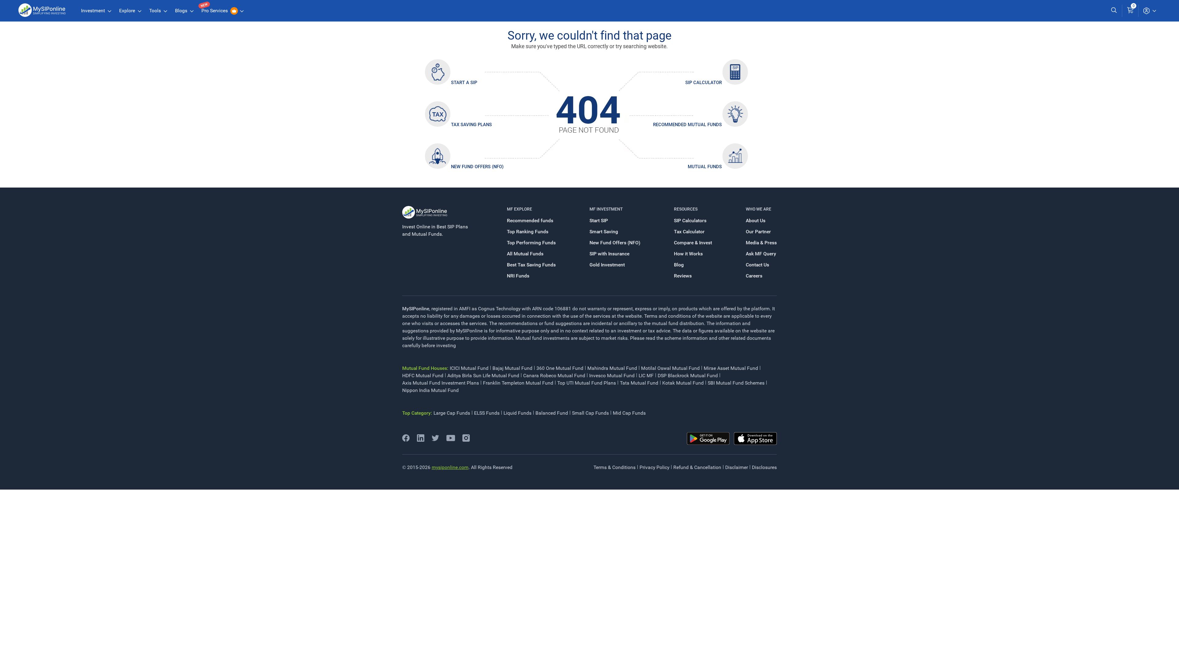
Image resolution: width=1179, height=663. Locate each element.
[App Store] (755, 438)
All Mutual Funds (525, 254)
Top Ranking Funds (527, 232)
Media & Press (761, 243)
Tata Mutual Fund (639, 383)
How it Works (688, 254)
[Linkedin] (420, 440)
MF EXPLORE (519, 209)
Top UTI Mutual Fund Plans (586, 383)
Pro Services (215, 11)
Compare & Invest (693, 243)
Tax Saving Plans (471, 124)
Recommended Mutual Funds (687, 124)
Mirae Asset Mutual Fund (731, 368)
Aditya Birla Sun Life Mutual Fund (483, 375)
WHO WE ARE (758, 209)
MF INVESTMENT (606, 209)
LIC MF (646, 375)
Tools (155, 11)
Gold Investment (607, 265)
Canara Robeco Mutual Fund (554, 375)
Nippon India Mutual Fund (430, 390)
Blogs (182, 11)
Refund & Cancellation (697, 467)
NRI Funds (518, 276)
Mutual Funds (705, 166)
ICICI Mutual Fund (469, 368)
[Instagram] (466, 440)
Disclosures (764, 467)
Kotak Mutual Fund (683, 383)
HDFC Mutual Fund (422, 375)
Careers (754, 276)
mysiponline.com (450, 467)
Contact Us (757, 265)
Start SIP (599, 220)
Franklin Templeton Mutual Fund (518, 383)
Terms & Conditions (614, 467)
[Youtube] (450, 439)
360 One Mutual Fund (559, 368)
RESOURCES (686, 209)
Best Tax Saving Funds (531, 265)
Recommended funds (530, 220)
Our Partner (758, 232)
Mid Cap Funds (629, 413)
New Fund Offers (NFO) (477, 166)
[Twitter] (435, 440)
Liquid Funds (517, 413)
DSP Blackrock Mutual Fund (688, 375)
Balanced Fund (551, 413)
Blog (679, 265)
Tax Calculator (689, 232)
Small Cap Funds (590, 413)
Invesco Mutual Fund (612, 375)
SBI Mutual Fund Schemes (736, 383)
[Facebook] (406, 440)
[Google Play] (708, 438)
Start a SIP (464, 82)
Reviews (683, 276)
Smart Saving (604, 232)
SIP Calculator (703, 82)
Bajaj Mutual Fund (512, 368)
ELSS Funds (487, 413)
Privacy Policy (654, 467)
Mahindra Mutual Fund (612, 368)
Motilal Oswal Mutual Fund (670, 368)
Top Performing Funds (531, 243)
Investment (93, 11)
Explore (127, 11)
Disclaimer (736, 467)
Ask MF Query (761, 254)
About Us (755, 220)
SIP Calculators (690, 220)
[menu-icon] (1149, 10)
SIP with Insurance (609, 254)
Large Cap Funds (452, 413)
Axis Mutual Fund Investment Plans (440, 383)
